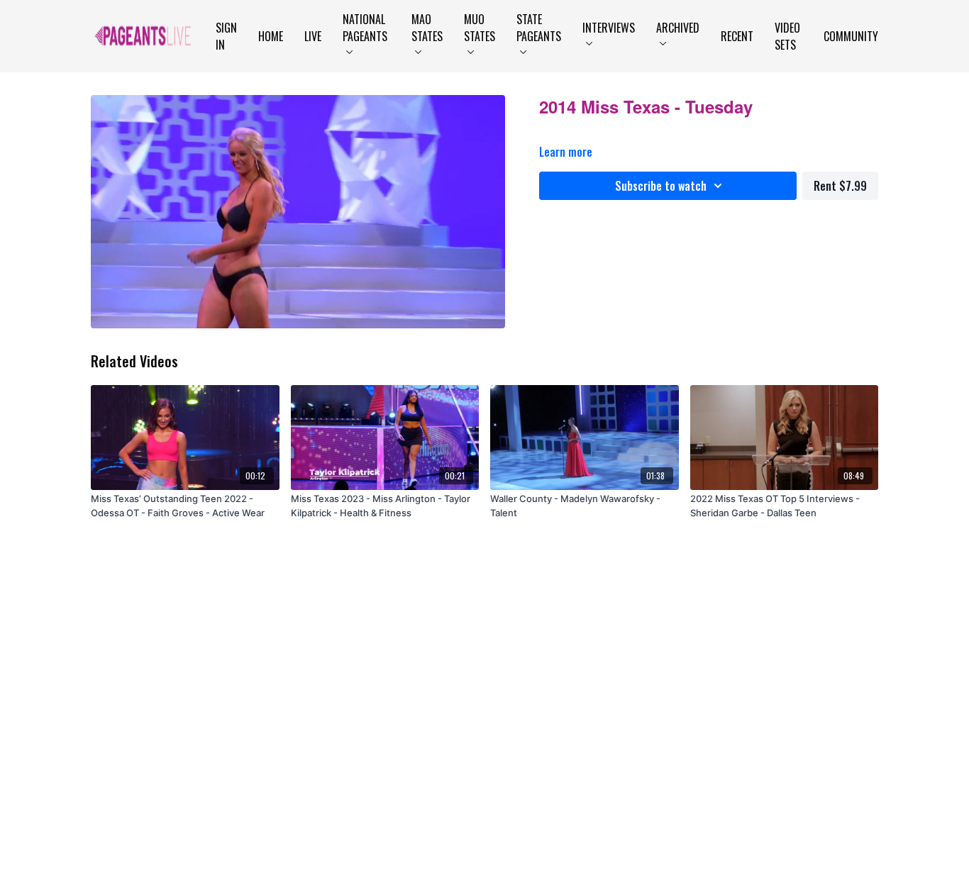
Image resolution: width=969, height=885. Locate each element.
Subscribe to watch (661, 185)
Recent (737, 36)
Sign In (226, 36)
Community (851, 36)
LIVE (312, 36)
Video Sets (787, 36)
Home (270, 36)
